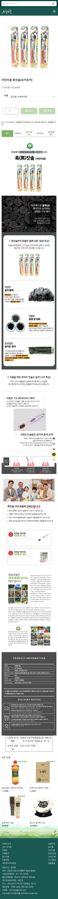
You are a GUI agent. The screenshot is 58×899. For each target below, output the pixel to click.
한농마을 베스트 (28, 122)
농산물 (50, 847)
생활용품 (19, 122)
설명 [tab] (7, 133)
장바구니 (29, 111)
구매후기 (5, 853)
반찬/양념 (52, 853)
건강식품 (51, 850)
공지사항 (5, 857)
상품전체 (51, 844)
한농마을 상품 (38, 122)
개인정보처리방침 (9, 863)
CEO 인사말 (7, 847)
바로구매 (47, 111)
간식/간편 (52, 857)
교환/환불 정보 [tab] (51, 133)
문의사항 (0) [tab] (29, 133)
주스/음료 (52, 860)
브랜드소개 (6, 844)
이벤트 (4, 850)
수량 (6, 95)
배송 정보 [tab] (40, 133)
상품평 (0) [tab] (18, 133)
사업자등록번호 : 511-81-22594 (15, 874)
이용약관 (5, 860)
